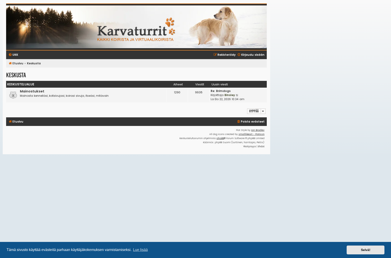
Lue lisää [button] (140, 250)
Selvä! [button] (365, 250)
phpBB (220, 138)
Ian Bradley (258, 130)
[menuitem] (251, 122)
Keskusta (16, 75)
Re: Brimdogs (221, 91)
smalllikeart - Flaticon (251, 134)
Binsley (229, 95)
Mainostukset (32, 91)
